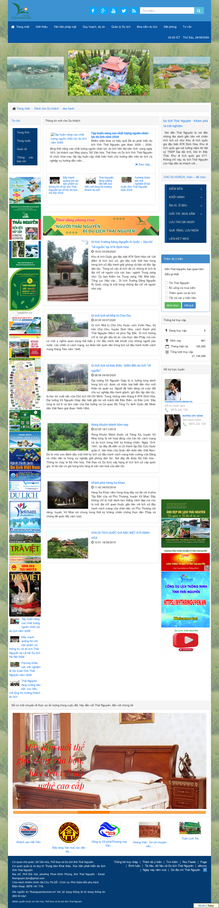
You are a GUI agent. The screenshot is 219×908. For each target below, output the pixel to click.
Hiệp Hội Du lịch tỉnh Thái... (190, 840)
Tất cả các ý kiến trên (182, 298)
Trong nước (24, 141)
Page (203, 862)
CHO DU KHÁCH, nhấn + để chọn (185, 177)
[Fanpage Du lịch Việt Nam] (25, 516)
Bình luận (134, 866)
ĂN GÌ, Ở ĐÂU (178, 205)
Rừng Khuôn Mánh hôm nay (109, 425)
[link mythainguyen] (185, 599)
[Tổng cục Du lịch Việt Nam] (25, 481)
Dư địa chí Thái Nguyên (185, 870)
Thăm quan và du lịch (182, 293)
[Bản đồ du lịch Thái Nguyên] (25, 383)
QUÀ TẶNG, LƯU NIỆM (183, 230)
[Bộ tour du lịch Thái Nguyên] (25, 420)
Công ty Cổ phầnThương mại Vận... (68, 844)
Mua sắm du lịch (147, 27)
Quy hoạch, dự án (94, 27)
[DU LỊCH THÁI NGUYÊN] (185, 523)
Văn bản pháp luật (65, 27)
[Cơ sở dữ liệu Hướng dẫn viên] (25, 439)
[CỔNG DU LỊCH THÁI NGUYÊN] (21, 10)
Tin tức (16, 120)
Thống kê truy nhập (126, 862)
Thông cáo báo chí (25, 159)
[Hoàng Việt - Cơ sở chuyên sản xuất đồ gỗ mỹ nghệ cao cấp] (109, 830)
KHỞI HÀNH (176, 197)
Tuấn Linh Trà (149, 838)
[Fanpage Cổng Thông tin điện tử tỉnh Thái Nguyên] (185, 559)
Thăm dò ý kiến (152, 862)
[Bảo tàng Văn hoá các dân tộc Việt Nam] (28, 833)
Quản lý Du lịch (120, 27)
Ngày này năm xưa (154, 870)
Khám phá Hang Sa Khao (108, 483)
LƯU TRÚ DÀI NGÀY (182, 222)
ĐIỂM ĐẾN (176, 189)
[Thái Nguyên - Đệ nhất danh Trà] (25, 289)
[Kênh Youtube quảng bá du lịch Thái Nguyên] (185, 640)
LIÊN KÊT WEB (179, 239)
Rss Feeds (189, 862)
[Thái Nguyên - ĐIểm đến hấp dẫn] (25, 235)
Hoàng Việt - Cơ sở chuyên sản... (109, 844)
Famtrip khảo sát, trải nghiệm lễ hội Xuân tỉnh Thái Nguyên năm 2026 (135, 183)
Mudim (202, 906)
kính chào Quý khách (61, 812)
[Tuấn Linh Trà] (149, 828)
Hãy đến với (158, 812)
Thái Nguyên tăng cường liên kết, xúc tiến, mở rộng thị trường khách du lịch (99, 183)
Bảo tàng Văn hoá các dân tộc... (28, 850)
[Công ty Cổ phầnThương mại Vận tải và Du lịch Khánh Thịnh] (69, 830)
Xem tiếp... (145, 164)
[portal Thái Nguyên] (25, 559)
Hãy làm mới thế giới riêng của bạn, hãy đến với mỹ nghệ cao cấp (93, 812)
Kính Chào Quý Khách (190, 812)
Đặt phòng (170, 27)
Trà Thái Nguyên (179, 283)
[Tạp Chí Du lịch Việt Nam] (25, 496)
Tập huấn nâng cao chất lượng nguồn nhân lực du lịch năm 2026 (119, 135)
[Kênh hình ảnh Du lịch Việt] (25, 459)
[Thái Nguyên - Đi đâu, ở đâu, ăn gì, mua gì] (25, 190)
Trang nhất (22, 27)
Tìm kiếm (172, 862)
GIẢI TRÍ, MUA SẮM (182, 214)
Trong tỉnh (23, 132)
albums (202, 866)
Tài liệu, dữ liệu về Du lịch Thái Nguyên (169, 866)
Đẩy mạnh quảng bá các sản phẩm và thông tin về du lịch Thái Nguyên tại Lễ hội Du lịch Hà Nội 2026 (64, 185)
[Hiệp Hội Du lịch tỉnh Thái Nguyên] (190, 829)
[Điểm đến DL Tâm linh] (25, 345)
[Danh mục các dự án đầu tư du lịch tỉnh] (25, 322)
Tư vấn (187, 27)
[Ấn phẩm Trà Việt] (25, 549)
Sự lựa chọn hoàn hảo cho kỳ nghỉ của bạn (29, 812)
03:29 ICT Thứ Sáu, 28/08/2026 (188, 37)
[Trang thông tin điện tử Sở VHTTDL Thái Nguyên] (25, 537)
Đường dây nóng (193, 416)
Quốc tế (22, 149)
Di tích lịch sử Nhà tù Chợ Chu (111, 315)
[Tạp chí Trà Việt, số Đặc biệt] (25, 594)
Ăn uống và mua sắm (182, 288)
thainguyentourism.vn (178, 402)
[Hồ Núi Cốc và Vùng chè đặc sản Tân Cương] (25, 567)
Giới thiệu (41, 27)
